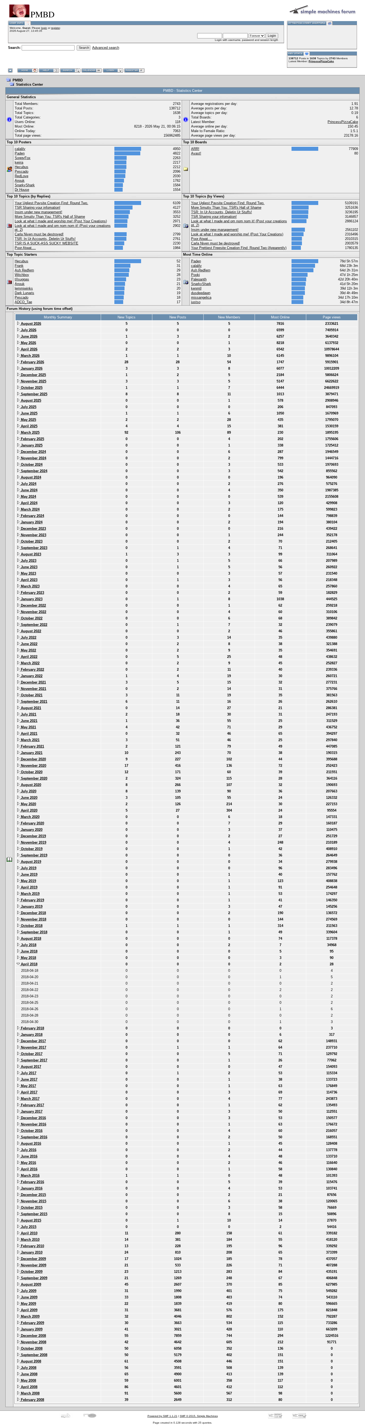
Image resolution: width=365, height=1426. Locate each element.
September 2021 (33, 702)
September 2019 (33, 855)
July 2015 (28, 1227)
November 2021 (33, 689)
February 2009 (32, 1323)
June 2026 (28, 336)
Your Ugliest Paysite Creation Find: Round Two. (51, 203)
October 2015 (31, 1208)
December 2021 (33, 682)
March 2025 (30, 432)
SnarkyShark (25, 185)
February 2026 (32, 362)
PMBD (18, 80)
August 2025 (30, 400)
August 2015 (30, 1220)
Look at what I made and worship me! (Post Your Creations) (61, 221)
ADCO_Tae (23, 302)
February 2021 (32, 746)
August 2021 (30, 708)
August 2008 (30, 1361)
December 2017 (33, 1041)
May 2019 (28, 881)
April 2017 (28, 1092)
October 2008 (31, 1348)
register (55, 27)
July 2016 (28, 1150)
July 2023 (28, 561)
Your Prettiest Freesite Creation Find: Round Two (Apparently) (238, 248)
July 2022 (28, 637)
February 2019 (32, 900)
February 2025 (32, 439)
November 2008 (33, 1342)
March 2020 (30, 817)
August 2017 (30, 1067)
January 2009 (31, 1329)
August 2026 (30, 324)
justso (195, 302)
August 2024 (30, 477)
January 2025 (31, 445)
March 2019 (30, 894)
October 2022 (31, 618)
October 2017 (31, 1054)
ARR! (195, 149)
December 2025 (33, 375)
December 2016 (33, 1118)
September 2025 (33, 394)
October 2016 (31, 1131)
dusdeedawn (200, 293)
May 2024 (28, 497)
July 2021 (28, 714)
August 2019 (30, 862)
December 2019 (33, 836)
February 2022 (32, 669)
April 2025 (28, 426)
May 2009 (28, 1304)
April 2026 (28, 349)
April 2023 (28, 580)
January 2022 (31, 676)
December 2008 (33, 1336)
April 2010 (28, 1233)
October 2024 (31, 465)
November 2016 (33, 1124)
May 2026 (28, 343)
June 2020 (28, 798)
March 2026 (30, 356)
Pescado (21, 171)
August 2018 (30, 939)
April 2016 (28, 1169)
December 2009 (33, 1259)
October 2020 (31, 772)
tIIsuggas (22, 279)
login (44, 27)
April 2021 (28, 734)
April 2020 (28, 810)
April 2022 (28, 657)
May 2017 (28, 1086)
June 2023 (28, 567)
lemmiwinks (24, 288)
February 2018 (32, 1028)
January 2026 (31, 368)
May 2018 (28, 958)
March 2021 (30, 740)
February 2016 (32, 1182)
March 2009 (30, 1316)
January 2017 (31, 1111)
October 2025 (31, 388)
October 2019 (31, 849)
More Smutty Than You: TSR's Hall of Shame (50, 217)
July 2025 (28, 407)
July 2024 (28, 484)
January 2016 (31, 1188)
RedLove (21, 176)
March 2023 (30, 586)
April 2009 (28, 1310)
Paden (20, 153)
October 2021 (31, 695)
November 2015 (33, 1201)
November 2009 (33, 1265)
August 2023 (30, 554)
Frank (19, 266)
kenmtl (196, 288)
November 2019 (33, 842)
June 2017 (28, 1079)
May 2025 (28, 420)
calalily (20, 149)
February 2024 (32, 516)
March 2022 (30, 663)
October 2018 (31, 926)
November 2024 (33, 458)
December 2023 (33, 529)
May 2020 (28, 804)
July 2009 (28, 1291)
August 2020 (30, 785)
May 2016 (28, 1163)
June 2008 (28, 1374)
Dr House (22, 190)
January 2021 (31, 753)
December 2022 (33, 605)
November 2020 (33, 766)
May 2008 (28, 1380)
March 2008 (30, 1393)
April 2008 (28, 1387)
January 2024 (31, 522)
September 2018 (33, 932)
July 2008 (28, 1368)
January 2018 (31, 1035)
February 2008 (32, 1400)
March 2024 (30, 509)
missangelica (201, 297)
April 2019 (28, 887)
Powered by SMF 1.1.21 (162, 1416)
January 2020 (31, 830)
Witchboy (22, 275)
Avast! (196, 153)
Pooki (195, 275)
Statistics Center (29, 84)
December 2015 (33, 1195)
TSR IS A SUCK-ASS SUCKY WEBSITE (46, 243)
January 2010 (31, 1252)
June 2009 (28, 1297)
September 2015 (33, 1214)
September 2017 (33, 1060)
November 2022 (33, 612)
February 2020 (32, 823)
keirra (19, 162)
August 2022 (30, 631)
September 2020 (33, 778)
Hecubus (21, 167)
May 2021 (28, 727)
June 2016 (28, 1156)
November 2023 (33, 535)
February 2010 (32, 1246)
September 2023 (33, 548)
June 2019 (28, 874)
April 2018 (28, 964)
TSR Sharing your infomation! (37, 208)
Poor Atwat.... (25, 248)
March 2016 (30, 1176)
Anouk (20, 181)
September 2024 (33, 471)
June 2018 (28, 951)
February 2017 (32, 1105)
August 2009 (30, 1284)
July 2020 (28, 791)
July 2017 (28, 1073)
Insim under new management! (38, 212)
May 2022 (28, 650)
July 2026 (28, 330)
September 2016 (33, 1137)
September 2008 (33, 1355)
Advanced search (105, 48)
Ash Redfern (24, 270)
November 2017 (33, 1047)
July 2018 (28, 945)
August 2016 (30, 1143)
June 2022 (28, 644)
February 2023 (32, 593)
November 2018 (33, 919)
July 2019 (28, 868)
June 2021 (28, 721)
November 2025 (33, 381)
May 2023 (28, 573)
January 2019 (31, 906)
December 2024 (33, 452)
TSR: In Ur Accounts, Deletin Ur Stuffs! (45, 239)
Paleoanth (199, 279)
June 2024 (28, 490)
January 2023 (31, 599)
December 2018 (33, 913)
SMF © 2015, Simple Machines (199, 1416)
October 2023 (31, 541)
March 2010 (30, 1240)
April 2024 (28, 503)
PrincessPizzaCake (321, 61)
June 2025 (28, 413)
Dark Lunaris (24, 293)
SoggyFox (22, 158)
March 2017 (30, 1099)
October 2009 (31, 1272)
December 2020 (33, 759)
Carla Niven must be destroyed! (39, 234)
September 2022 (33, 625)
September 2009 (33, 1278)
